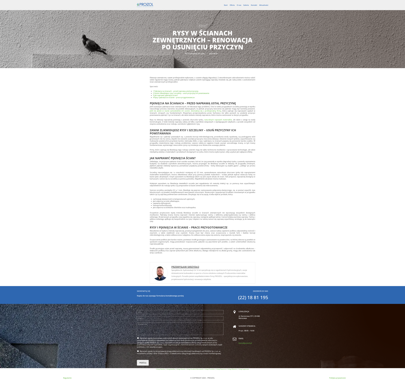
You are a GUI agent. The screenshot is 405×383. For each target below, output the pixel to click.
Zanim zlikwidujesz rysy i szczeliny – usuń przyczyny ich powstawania (181, 93)
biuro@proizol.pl (245, 343)
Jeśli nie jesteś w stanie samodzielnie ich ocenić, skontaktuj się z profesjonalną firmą (185, 111)
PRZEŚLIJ (142, 363)
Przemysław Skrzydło (196, 53)
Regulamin (67, 378)
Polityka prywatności (337, 378)
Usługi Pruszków (210, 369)
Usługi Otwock (180, 369)
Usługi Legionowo (243, 369)
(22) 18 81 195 (253, 297)
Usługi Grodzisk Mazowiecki (195, 369)
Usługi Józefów (170, 369)
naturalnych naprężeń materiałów (218, 120)
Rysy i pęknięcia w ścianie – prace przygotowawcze (174, 97)
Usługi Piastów (160, 369)
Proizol (202, 26)
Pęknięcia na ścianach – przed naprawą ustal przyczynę (175, 91)
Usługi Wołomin (232, 369)
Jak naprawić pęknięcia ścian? (165, 95)
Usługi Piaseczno (221, 369)
